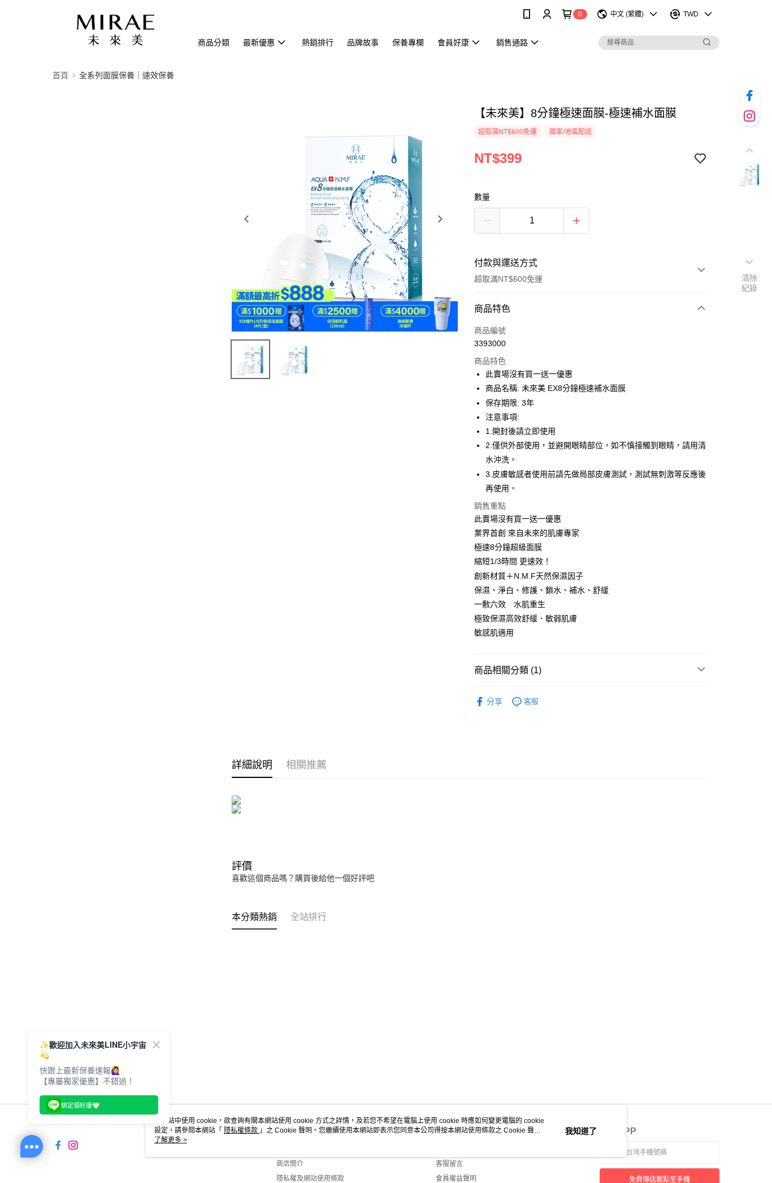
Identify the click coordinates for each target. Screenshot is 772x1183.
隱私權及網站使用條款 (310, 1178)
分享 (494, 701)
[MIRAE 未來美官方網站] (115, 29)
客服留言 (449, 1164)
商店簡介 (289, 1164)
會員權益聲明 (456, 1178)
